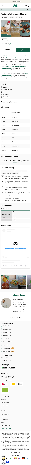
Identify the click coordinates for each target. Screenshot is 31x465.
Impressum (4, 416)
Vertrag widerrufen (6, 428)
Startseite (3, 399)
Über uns (3, 408)
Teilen (24, 50)
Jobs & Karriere (5, 402)
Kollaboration (5, 405)
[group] (13, 282)
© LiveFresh (15, 455)
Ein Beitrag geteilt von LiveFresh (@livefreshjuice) (15, 265)
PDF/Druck (8, 50)
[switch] (3, 463)
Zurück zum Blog (16, 317)
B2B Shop (3, 411)
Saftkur (7, 79)
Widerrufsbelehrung (6, 425)
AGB (2, 422)
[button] (2, 5)
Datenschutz (4, 419)
